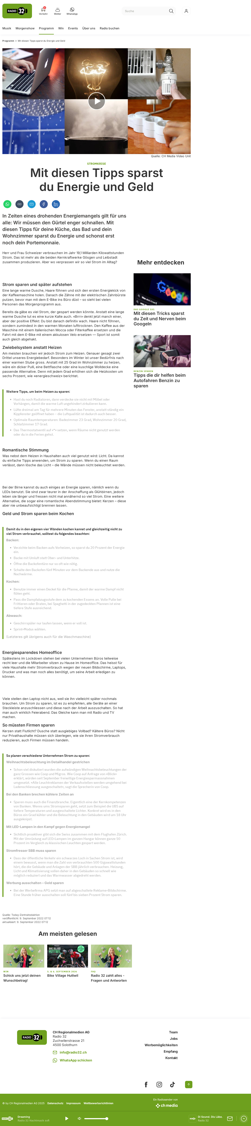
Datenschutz (55, 1103)
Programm (46, 28)
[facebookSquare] (146, 1084)
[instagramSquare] (159, 1084)
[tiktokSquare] (172, 1084)
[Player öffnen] (244, 1118)
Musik (6, 28)
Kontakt (171, 1058)
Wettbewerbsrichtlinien (98, 1103)
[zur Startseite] (17, 11)
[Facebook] (44, 204)
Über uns (88, 28)
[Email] (32, 204)
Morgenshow (25, 28)
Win (61, 28)
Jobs (174, 1039)
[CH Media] (165, 1105)
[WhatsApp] (7, 204)
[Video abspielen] (96, 101)
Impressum (73, 1103)
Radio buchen (109, 28)
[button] (72, 11)
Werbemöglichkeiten (161, 1045)
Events (73, 28)
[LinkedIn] (56, 204)
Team (173, 1032)
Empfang (171, 1051)
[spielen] (66, 1118)
